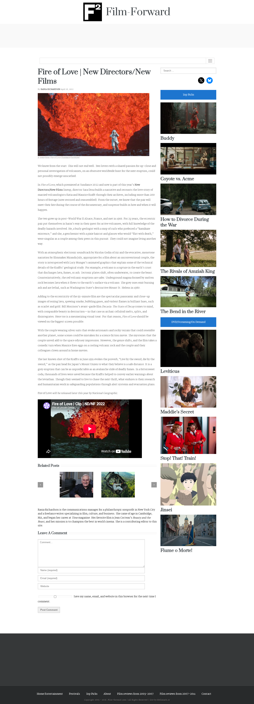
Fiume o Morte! (176, 550)
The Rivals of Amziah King (187, 271)
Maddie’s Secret (177, 412)
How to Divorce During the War (184, 222)
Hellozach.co (163, 700)
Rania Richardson (50, 89)
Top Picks (91, 693)
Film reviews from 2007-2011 (177, 693)
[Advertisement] (127, 35)
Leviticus (169, 371)
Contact (206, 693)
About (107, 693)
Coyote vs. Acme (177, 179)
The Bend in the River (183, 311)
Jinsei (166, 510)
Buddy (167, 138)
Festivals (74, 693)
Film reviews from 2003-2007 (135, 693)
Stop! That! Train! (178, 458)
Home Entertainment (50, 693)
